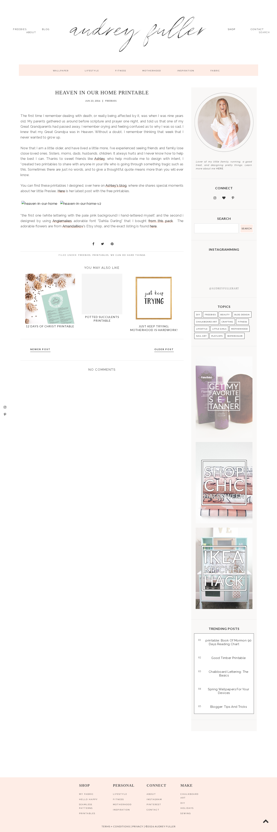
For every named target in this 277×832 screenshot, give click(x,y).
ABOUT (31, 32)
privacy (137, 826)
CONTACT (257, 29)
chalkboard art (206, 321)
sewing (185, 813)
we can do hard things (128, 255)
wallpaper (61, 71)
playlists (217, 336)
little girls (219, 329)
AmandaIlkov (72, 226)
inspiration (185, 71)
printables (100, 255)
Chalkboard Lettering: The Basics (228, 673)
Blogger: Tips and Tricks (228, 707)
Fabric (215, 71)
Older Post (164, 349)
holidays (187, 808)
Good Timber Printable (228, 658)
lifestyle (92, 71)
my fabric (86, 794)
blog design (242, 314)
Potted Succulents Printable (102, 318)
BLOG (45, 29)
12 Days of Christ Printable (50, 326)
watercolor (235, 336)
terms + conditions (116, 826)
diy (182, 803)
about (151, 794)
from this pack (160, 221)
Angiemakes (62, 221)
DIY (198, 314)
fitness (120, 71)
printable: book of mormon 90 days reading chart (228, 642)
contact (153, 810)
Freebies (111, 100)
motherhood (151, 71)
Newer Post (40, 349)
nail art (201, 336)
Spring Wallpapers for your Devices (228, 691)
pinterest (154, 804)
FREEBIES (20, 29)
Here (61, 191)
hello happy (88, 799)
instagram (154, 799)
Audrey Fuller (165, 826)
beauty (225, 314)
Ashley (99, 159)
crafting (227, 321)
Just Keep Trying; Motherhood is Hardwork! (154, 328)
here (153, 226)
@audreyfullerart (224, 288)
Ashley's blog (116, 185)
